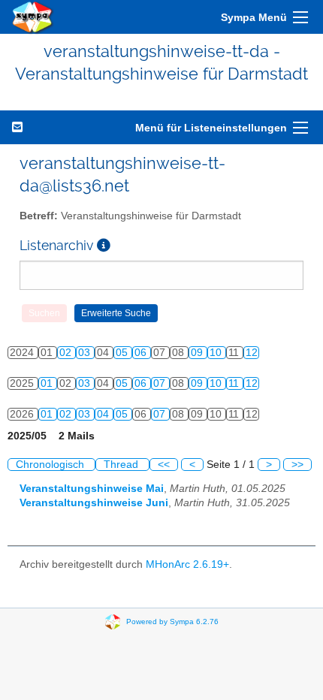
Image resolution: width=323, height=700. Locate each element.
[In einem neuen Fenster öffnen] (103, 245)
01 (48, 383)
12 (252, 352)
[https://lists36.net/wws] (33, 17)
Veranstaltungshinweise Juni (94, 502)
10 (217, 352)
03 (85, 352)
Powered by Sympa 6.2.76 (172, 621)
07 (160, 383)
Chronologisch (51, 464)
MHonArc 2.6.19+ (187, 564)
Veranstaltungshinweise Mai (92, 488)
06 (141, 352)
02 (66, 352)
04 (104, 414)
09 (198, 352)
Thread (122, 464)
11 (235, 383)
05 (123, 352)
